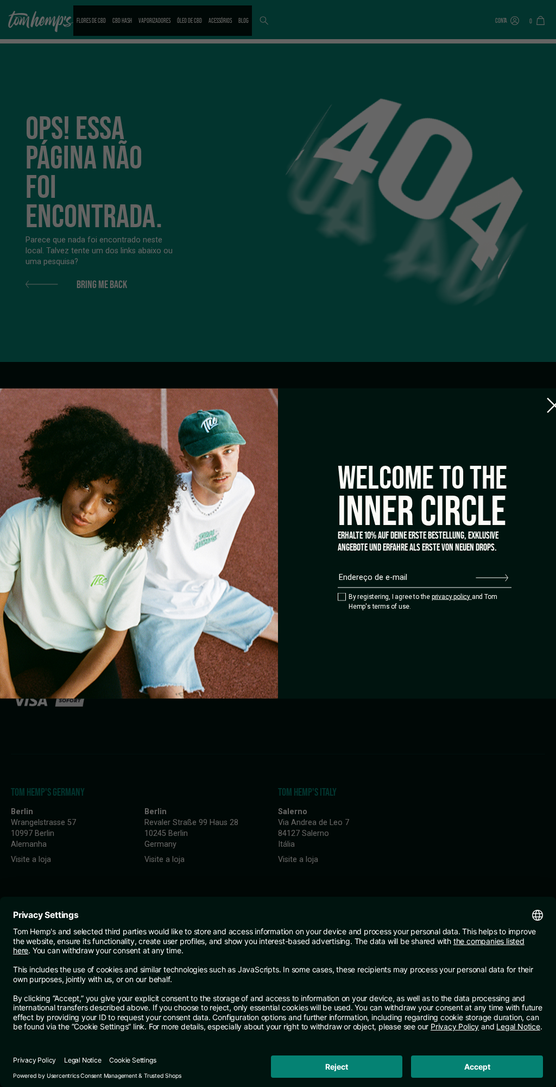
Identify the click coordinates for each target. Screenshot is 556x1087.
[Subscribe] (491, 577)
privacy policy (452, 596)
